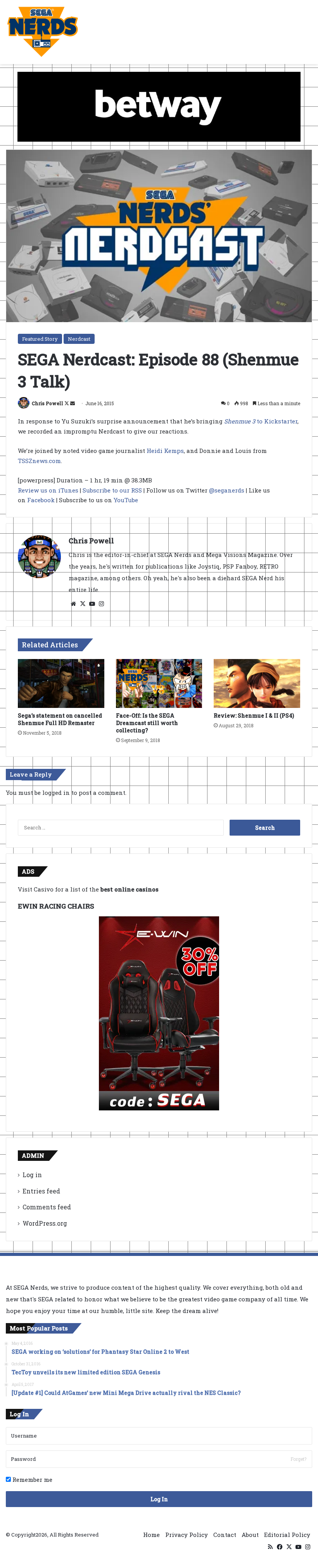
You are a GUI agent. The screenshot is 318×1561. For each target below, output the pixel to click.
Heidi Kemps (165, 450)
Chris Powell (47, 403)
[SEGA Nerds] (43, 32)
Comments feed (46, 1207)
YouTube (126, 500)
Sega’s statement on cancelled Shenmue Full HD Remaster (60, 719)
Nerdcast (79, 338)
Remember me (31, 1479)
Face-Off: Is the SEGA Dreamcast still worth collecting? (147, 723)
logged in (56, 792)
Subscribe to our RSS (112, 490)
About (250, 1534)
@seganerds (226, 490)
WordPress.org (44, 1223)
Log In (159, 1499)
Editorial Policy (287, 1534)
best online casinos (129, 889)
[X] (82, 604)
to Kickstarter (260, 421)
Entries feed (41, 1191)
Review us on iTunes (48, 490)
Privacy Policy (186, 1534)
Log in (32, 1175)
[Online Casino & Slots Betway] (159, 106)
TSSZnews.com (39, 461)
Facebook (41, 500)
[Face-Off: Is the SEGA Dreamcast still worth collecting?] (159, 683)
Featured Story (40, 338)
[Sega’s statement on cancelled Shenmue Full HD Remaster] (61, 683)
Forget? (298, 1459)
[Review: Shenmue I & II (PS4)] (257, 683)
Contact (224, 1534)
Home (151, 1534)
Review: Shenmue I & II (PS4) (254, 715)
